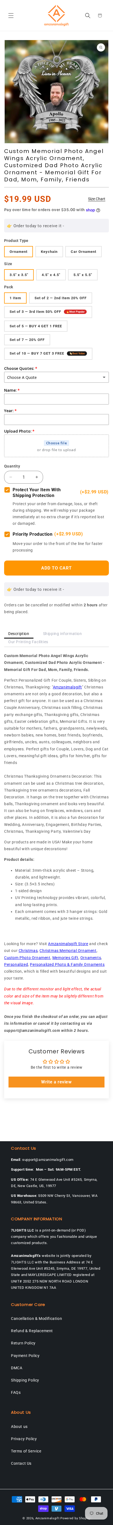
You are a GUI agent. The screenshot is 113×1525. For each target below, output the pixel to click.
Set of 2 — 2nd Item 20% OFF (61, 298)
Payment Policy (25, 1355)
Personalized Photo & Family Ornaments (67, 964)
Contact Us (21, 1463)
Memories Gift (65, 957)
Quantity (12, 466)
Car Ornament (83, 252)
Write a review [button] (56, 1081)
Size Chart (96, 199)
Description (18, 633)
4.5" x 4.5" (51, 275)
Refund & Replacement (32, 1331)
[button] (11, 16)
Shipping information (62, 633)
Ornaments (90, 957)
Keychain (49, 252)
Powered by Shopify (75, 1518)
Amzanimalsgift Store (68, 944)
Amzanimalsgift (67, 687)
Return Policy (23, 1343)
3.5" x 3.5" (19, 275)
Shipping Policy (25, 1380)
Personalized (16, 964)
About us (19, 1426)
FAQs (16, 1392)
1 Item (15, 298)
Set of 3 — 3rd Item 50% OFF (47, 312)
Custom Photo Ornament (27, 957)
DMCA (16, 1368)
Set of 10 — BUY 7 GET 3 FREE (47, 354)
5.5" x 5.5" (83, 275)
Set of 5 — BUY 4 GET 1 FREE (36, 326)
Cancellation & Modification (36, 1318)
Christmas (28, 950)
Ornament (18, 252)
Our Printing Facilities (28, 642)
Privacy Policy (24, 1439)
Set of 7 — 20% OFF (27, 340)
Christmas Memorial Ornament (67, 950)
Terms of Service (26, 1451)
